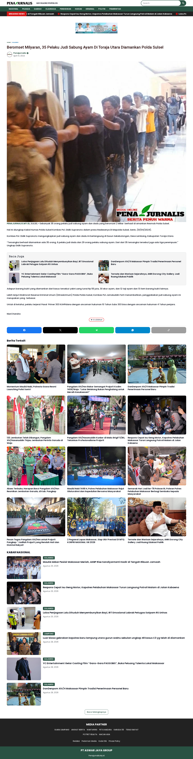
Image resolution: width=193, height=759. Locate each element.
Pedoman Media (89, 741)
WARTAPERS (92, 729)
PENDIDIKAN (65, 9)
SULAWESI (48, 557)
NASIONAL (13, 9)
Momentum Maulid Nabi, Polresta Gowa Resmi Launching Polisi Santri (31, 388)
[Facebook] (24, 330)
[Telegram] (96, 330)
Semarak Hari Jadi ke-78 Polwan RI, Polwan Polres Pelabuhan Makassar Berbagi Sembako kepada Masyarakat (154, 491)
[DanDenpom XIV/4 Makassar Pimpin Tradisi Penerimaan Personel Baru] (103, 265)
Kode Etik (103, 741)
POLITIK (101, 9)
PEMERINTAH (115, 9)
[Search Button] (183, 3)
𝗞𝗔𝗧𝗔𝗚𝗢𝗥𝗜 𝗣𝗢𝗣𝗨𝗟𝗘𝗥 (47, 3)
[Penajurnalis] (20, 3)
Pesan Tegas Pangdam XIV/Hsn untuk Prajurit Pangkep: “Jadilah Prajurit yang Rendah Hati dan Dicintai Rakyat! (33, 542)
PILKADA (26, 9)
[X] (60, 330)
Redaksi (76, 741)
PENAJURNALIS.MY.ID (18, 223)
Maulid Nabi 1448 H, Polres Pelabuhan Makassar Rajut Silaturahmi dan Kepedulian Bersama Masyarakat (95, 490)
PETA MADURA (105, 729)
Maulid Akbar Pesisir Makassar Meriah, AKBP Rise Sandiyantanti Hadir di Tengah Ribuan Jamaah (101, 561)
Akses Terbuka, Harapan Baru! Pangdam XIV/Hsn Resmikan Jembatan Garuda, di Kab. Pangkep (33, 490)
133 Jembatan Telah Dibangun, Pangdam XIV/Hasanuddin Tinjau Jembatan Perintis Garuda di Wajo (35, 440)
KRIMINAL (90, 9)
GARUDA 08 (119, 729)
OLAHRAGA (50, 9)
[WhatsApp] (132, 330)
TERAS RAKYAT (132, 729)
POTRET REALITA (90, 734)
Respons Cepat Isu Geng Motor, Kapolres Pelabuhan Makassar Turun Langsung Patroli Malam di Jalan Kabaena (156, 440)
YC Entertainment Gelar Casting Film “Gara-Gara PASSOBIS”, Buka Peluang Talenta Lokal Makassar (57, 275)
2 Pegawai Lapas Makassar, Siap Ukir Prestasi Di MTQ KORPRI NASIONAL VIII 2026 (95, 541)
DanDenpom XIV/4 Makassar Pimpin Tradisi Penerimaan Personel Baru (146, 263)
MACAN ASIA (104, 734)
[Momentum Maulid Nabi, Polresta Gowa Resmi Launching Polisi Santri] (36, 364)
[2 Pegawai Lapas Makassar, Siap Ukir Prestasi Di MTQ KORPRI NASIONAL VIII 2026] (96, 516)
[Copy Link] (168, 330)
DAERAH (37, 9)
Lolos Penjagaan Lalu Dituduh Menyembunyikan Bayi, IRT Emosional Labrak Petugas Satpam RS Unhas (57, 263)
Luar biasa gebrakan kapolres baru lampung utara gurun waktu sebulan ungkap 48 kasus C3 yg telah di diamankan (114, 637)
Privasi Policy (114, 741)
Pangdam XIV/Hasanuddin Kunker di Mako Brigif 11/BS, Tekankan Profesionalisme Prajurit (96, 439)
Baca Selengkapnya (96, 712)
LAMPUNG (49, 633)
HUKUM (78, 9)
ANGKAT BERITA (78, 729)
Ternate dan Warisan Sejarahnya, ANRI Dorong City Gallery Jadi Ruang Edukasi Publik (145, 275)
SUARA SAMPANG (61, 729)
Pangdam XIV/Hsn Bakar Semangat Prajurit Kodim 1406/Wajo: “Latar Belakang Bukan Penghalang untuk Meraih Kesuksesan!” (95, 389)
